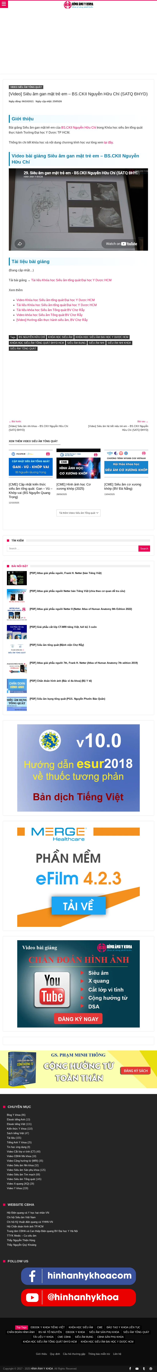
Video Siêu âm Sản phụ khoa (23, 1170)
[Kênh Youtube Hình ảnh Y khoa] (78, 1291)
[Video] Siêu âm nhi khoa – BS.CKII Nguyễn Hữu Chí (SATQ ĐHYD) (38, 425)
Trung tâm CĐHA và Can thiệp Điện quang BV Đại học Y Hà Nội (42, 1231)
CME (100, 1327)
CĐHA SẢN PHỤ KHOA (110, 1337)
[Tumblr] (144, 1369)
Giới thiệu (41, 1354)
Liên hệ (117, 1354)
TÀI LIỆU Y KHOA (43, 1337)
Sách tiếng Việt (15, 1133)
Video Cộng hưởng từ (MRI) (22, 1160)
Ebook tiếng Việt (16, 1124)
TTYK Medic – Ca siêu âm (21, 1235)
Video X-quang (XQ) (18, 1183)
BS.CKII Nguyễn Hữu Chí (78, 127)
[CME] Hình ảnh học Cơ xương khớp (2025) (73, 486)
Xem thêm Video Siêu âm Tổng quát (33, 441)
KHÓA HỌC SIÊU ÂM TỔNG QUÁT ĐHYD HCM (37, 342)
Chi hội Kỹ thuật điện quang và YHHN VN (30, 1221)
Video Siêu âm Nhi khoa (20, 1165)
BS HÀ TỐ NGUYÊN (50, 1332)
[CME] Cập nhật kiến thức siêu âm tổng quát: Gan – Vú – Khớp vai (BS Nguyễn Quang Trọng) (30, 491)
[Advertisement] (78, 43)
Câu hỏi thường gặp (74, 1354)
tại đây (108, 142)
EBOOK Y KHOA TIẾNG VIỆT (48, 1327)
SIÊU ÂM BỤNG (76, 342)
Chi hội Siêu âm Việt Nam (21, 1217)
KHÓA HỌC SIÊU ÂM (60, 337)
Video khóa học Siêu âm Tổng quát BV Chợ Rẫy (49, 315)
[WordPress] (151, 1369)
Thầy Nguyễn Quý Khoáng (21, 1244)
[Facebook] (130, 1369)
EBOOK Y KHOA (75, 1332)
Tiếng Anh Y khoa (17, 1142)
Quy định (55, 1354)
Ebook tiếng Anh (16, 1119)
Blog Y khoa (13, 1114)
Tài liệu (11, 1137)
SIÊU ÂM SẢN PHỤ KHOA (104, 1332)
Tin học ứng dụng (16, 1147)
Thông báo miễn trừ (99, 1354)
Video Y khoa (14, 1188)
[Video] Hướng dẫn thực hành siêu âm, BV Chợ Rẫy (52, 320)
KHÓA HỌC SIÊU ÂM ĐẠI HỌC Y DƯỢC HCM (102, 337)
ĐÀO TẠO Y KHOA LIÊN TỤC (123, 1327)
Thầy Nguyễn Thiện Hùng (21, 1240)
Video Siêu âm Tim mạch (21, 1174)
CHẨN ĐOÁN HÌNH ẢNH (20, 1332)
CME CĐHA (64, 1337)
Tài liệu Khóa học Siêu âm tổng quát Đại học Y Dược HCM (71, 280)
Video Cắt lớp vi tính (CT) (21, 1151)
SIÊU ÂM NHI (96, 342)
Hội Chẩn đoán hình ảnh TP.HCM (25, 1226)
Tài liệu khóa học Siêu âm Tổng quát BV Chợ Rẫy (50, 310)
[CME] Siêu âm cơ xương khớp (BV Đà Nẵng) (122, 486)
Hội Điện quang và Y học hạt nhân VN (28, 1212)
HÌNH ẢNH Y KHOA (42, 1368)
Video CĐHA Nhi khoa (19, 1156)
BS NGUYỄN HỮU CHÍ (32, 337)
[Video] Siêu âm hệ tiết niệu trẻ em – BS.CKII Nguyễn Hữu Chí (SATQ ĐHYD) (118, 425)
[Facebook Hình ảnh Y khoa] (78, 1269)
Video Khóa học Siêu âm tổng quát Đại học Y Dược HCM (55, 300)
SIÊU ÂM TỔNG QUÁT (23, 348)
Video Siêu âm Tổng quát (26, 87)
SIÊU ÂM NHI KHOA (119, 342)
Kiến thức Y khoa (16, 1128)
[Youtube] (137, 1369)
